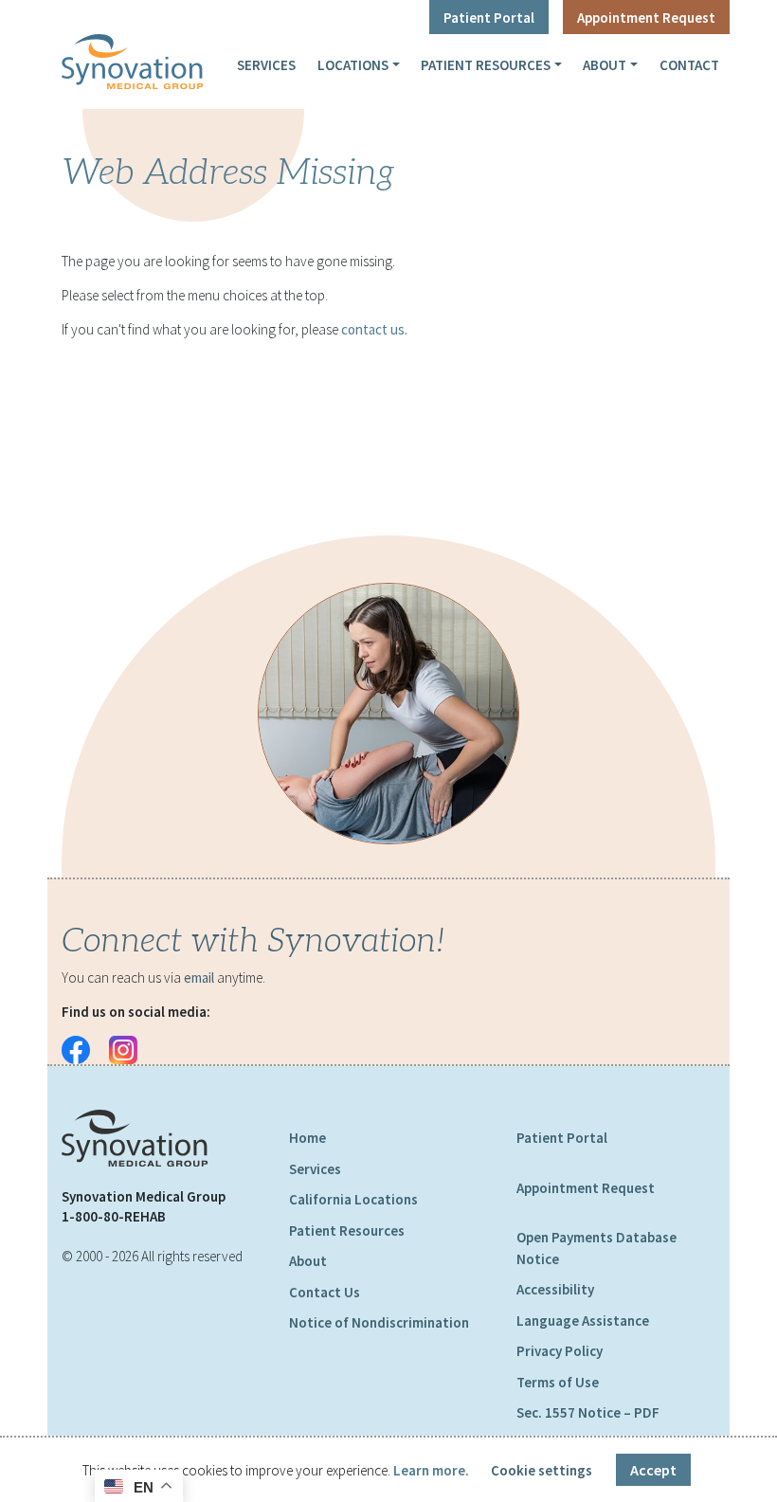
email (199, 977)
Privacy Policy (559, 1351)
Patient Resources (486, 65)
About (604, 65)
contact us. (374, 329)
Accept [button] (653, 1469)
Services (266, 65)
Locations (352, 65)
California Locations (353, 1199)
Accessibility (555, 1289)
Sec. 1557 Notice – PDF (588, 1412)
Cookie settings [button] (541, 1470)
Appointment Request (646, 18)
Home (307, 1138)
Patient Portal (488, 18)
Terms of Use (557, 1382)
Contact (689, 65)
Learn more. (431, 1470)
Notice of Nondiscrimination (379, 1322)
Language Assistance (582, 1321)
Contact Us (324, 1292)
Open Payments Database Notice (596, 1248)
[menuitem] (266, 64)
